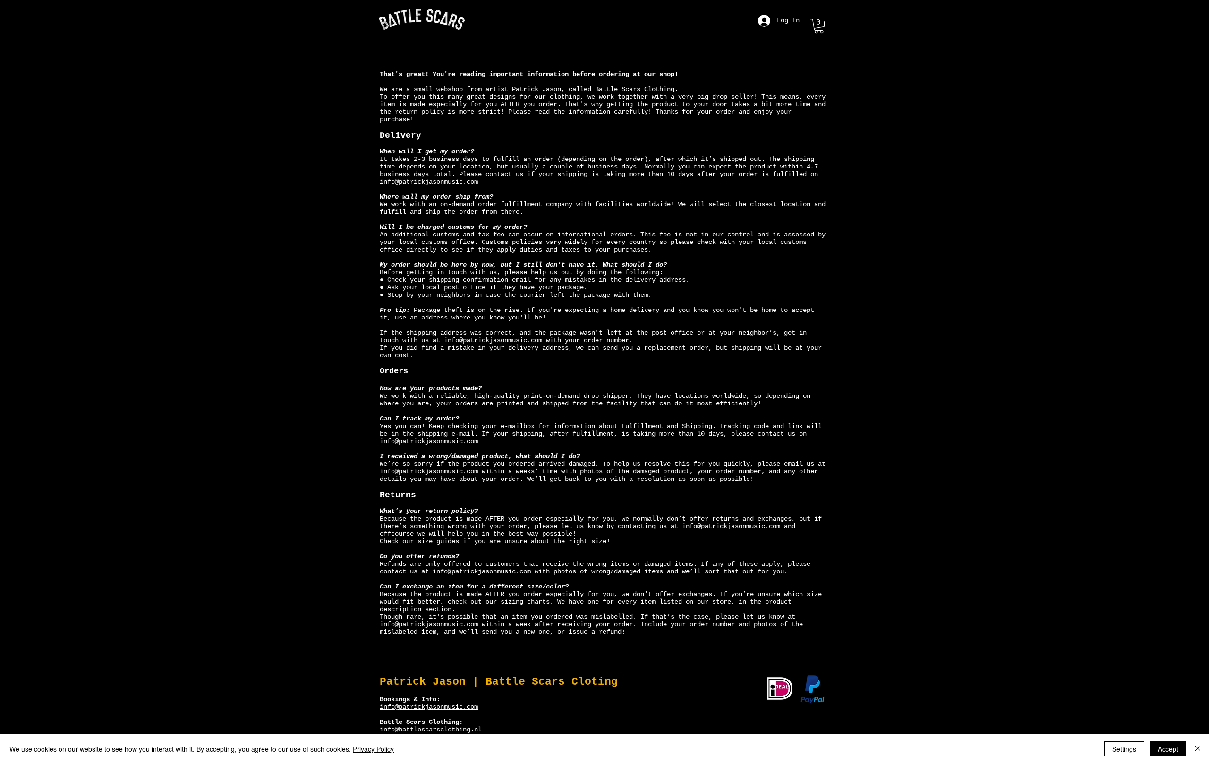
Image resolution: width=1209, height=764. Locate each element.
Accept (1168, 749)
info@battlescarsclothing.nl (431, 729)
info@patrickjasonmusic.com (429, 181)
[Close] (1197, 748)
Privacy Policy (373, 749)
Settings (1124, 749)
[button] (818, 26)
